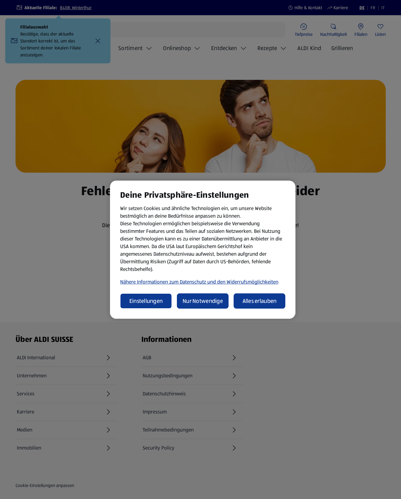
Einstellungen (146, 301)
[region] (202, 250)
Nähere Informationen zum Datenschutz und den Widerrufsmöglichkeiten (199, 281)
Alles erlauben (260, 301)
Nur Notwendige (203, 301)
